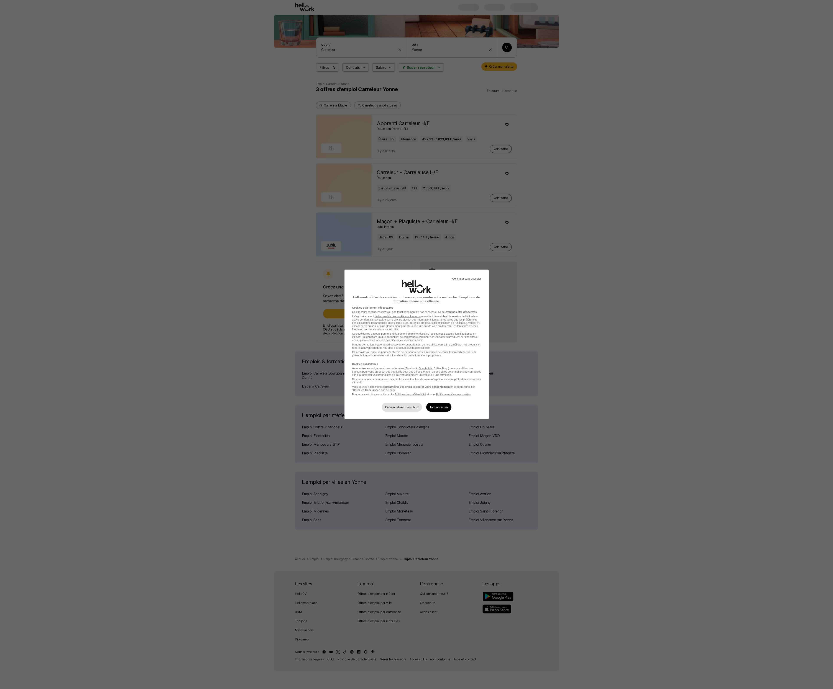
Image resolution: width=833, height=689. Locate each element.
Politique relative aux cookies (453, 394)
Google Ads (425, 368)
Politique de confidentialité (410, 394)
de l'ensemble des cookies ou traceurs (397, 316)
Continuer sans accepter (466, 278)
